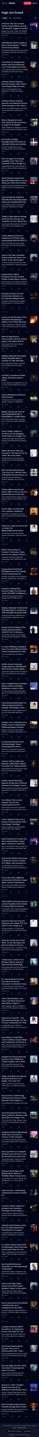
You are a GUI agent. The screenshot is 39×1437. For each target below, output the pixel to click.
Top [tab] (10, 18)
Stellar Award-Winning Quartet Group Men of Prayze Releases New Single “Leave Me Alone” (14, 783)
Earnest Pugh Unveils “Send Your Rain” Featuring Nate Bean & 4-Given (14, 1367)
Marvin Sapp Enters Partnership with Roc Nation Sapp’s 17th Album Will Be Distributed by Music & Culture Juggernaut (14, 339)
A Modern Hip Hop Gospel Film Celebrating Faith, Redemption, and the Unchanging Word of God (14, 558)
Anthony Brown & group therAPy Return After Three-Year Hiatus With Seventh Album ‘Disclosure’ (14, 84)
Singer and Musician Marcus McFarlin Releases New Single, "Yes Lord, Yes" (14, 1078)
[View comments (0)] (11, 38)
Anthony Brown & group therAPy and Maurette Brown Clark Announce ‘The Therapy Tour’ (15, 103)
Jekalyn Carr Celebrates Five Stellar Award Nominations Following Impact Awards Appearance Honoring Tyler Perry (14, 724)
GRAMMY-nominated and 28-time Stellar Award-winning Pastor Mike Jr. (14, 515)
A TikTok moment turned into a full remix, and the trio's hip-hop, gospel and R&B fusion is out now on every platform (14, 263)
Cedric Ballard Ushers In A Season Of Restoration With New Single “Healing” (14, 821)
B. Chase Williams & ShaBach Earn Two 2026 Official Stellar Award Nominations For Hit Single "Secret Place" (14, 649)
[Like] (3, 96)
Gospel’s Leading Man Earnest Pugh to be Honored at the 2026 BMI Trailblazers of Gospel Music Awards (14, 590)
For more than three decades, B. (13, 654)
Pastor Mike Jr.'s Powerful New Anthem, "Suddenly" (13, 510)
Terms (14, 1427)
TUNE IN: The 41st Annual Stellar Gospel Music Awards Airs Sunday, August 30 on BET (15, 25)
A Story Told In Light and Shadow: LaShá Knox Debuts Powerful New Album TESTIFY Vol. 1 (15, 763)
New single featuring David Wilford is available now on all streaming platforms (14, 968)
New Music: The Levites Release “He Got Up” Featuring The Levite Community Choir (12, 802)
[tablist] (12, 18)
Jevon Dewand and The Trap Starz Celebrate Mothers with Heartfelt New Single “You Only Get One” (15, 1115)
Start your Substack (15, 1431)
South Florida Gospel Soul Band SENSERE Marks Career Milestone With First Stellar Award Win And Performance (14, 180)
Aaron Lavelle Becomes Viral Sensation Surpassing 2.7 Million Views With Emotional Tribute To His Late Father (15, 319)
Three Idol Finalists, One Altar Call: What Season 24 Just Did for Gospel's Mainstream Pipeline (13, 1000)
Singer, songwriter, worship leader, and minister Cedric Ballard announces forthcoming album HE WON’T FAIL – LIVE (13, 828)
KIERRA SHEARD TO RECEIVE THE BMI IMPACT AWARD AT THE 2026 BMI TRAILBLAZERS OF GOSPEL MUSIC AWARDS (15, 610)
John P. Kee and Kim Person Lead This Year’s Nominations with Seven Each (14, 847)
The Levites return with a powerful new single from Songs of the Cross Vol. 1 (14, 808)
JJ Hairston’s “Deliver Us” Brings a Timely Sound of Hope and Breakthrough (13, 962)
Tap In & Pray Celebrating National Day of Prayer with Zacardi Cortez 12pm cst (14, 1097)
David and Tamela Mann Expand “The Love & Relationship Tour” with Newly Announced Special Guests (13, 1348)
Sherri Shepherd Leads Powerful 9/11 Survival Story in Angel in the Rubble (14, 122)
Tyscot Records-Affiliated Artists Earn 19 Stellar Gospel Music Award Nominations (14, 880)
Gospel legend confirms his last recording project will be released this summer (15, 867)
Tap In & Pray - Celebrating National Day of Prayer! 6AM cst (14, 1192)
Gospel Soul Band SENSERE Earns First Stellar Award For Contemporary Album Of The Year (15, 186)
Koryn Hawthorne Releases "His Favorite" (14, 396)
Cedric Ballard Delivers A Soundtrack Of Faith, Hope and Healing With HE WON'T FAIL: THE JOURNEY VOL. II (14, 238)
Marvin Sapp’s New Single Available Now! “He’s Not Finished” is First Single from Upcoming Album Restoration (14, 161)
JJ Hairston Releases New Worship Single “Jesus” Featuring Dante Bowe (13, 744)
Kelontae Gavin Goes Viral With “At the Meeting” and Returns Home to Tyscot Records (13, 942)
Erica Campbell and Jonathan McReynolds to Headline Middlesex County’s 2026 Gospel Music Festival (14, 686)
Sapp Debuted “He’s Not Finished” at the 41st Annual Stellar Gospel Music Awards (14, 167)
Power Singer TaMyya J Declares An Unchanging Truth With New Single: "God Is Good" (14, 433)
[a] (33, 1098)
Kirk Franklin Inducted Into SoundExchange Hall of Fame (14, 1405)
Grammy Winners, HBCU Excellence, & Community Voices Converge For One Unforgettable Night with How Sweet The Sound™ (13, 1329)
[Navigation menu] (4, 3)
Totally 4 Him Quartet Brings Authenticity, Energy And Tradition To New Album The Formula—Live (14, 218)
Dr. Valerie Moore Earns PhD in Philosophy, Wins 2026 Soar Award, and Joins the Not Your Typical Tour (15, 1247)
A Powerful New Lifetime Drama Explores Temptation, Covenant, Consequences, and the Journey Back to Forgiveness (14, 1234)
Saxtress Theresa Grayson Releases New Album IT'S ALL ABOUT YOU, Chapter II (14, 923)
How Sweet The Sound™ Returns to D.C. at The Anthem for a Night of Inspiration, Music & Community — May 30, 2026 (14, 1335)
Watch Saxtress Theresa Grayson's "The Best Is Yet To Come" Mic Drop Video (14, 453)
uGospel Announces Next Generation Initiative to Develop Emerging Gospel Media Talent (13, 296)
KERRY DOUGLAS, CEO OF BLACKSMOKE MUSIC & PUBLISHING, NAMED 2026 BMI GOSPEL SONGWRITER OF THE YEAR (14, 414)
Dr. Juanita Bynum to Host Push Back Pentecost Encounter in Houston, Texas (14, 981)
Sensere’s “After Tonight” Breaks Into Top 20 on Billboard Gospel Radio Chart (14, 1387)
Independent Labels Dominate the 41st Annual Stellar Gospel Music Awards (14, 276)
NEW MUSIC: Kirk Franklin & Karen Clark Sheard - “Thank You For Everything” (14, 45)
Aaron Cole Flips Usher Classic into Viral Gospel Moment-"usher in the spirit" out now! (14, 1285)
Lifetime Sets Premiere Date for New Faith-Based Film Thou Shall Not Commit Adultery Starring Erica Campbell (14, 1227)
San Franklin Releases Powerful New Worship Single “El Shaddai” (14, 1266)
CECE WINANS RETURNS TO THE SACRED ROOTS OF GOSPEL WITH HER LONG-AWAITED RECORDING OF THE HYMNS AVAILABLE (14, 705)
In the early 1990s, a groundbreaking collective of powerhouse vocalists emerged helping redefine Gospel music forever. (14, 910)
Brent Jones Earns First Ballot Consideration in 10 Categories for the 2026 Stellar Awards (15, 1305)
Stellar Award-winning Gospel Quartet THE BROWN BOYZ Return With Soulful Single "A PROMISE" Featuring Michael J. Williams (14, 666)
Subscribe (27, 3)
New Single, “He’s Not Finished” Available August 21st (12, 345)
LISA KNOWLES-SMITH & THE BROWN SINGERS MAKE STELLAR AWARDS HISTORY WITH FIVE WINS (14, 199)
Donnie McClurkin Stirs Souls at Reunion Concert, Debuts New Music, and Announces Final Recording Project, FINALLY (14, 860)
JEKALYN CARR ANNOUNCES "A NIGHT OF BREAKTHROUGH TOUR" (14, 528)
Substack (11, 1435)
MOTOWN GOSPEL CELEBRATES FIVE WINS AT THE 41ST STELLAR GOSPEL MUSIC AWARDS (14, 141)
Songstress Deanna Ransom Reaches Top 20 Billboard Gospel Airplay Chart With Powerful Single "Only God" (14, 1059)
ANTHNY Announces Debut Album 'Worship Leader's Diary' (13, 377)
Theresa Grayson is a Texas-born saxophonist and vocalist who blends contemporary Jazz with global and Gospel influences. (14, 929)
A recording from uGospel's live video (15, 1103)
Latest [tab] (5, 18)
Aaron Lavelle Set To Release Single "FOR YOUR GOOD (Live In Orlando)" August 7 (14, 325)
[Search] (35, 18)
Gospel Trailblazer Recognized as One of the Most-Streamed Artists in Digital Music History (14, 1410)
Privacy (34, 1425)
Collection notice (21, 1427)
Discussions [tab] (17, 18)
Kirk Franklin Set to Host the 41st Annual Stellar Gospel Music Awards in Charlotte (14, 841)
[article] (19, 30)
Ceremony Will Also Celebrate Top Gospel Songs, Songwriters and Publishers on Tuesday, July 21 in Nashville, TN (13, 616)
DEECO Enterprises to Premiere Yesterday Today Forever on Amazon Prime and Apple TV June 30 (15, 552)
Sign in (35, 3)
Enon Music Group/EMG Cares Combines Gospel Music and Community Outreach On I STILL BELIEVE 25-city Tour (15, 1039)
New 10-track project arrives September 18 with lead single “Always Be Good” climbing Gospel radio (13, 90)
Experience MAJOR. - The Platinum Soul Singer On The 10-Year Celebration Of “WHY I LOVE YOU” (14, 1020)
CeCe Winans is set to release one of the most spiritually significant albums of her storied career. (14, 711)
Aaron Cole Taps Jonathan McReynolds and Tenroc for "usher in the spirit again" (14, 257)
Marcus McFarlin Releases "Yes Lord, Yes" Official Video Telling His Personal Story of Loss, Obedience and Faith (14, 472)
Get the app (27, 1431)
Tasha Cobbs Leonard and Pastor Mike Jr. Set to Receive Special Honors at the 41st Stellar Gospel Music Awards (15, 491)
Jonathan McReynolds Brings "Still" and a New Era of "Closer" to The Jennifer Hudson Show (14, 1134)
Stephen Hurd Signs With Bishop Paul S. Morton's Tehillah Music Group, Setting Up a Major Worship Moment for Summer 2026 (15, 1173)
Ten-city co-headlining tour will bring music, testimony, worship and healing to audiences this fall (14, 109)
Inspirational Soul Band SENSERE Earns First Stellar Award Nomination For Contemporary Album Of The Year (14, 571)
